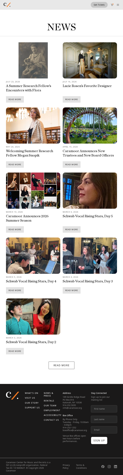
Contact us (51, 419)
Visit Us (30, 397)
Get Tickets (99, 4)
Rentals (49, 400)
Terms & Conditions (81, 466)
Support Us (32, 407)
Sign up (99, 440)
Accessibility (53, 415)
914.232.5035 (69, 405)
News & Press (48, 394)
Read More (15, 99)
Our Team (50, 405)
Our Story (32, 402)
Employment (52, 410)
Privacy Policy (66, 466)
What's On (31, 393)
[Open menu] (118, 5)
